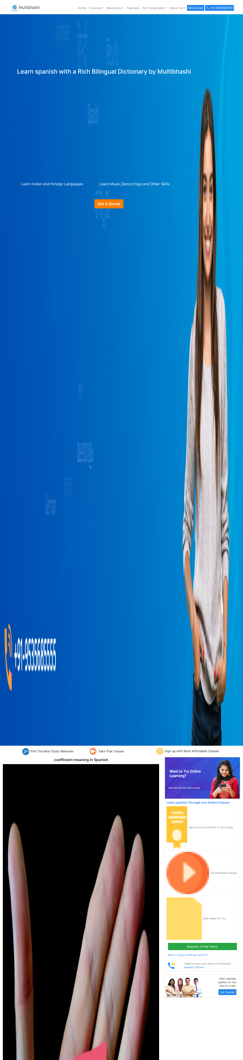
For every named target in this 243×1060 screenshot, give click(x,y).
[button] (96, 8)
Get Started (227, 992)
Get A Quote (109, 204)
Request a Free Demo (202, 946)
